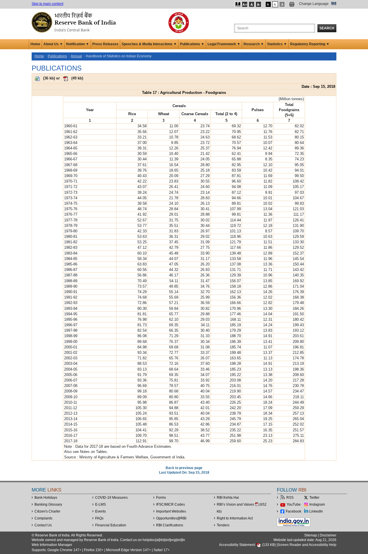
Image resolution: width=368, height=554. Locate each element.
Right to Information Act (235, 518)
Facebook (293, 511)
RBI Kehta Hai (228, 498)
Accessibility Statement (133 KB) (248, 545)
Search (326, 28)
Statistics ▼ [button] (277, 44)
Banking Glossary (48, 504)
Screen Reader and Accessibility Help (306, 545)
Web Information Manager (52, 545)
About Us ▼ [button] (53, 44)
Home (35, 44)
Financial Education (110, 525)
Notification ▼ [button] (77, 44)
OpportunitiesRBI (171, 518)
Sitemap (310, 535)
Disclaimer (328, 535)
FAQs (99, 518)
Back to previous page (184, 468)
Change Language (314, 4)
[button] (238, 4)
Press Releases (105, 44)
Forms (161, 498)
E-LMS (100, 504)
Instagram (317, 504)
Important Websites (171, 511)
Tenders (223, 525)
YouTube (294, 504)
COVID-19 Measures (111, 498)
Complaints (43, 518)
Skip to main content (47, 4)
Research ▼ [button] (254, 44)
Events (100, 511)
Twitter (314, 498)
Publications (57, 56)
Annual (76, 56)
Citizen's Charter (47, 511)
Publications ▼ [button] (192, 44)
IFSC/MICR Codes (170, 504)
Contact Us (43, 525)
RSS (290, 498)
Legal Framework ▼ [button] (224, 44)
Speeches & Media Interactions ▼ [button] (149, 44)
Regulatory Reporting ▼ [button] (309, 44)
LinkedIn (316, 511)
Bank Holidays (45, 498)
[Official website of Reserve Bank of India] (75, 22)
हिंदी (333, 4)
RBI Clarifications (169, 525)
